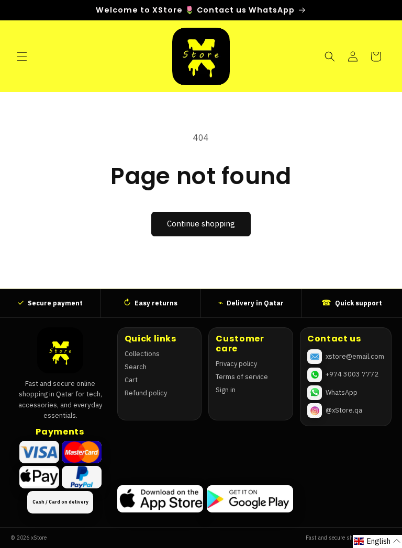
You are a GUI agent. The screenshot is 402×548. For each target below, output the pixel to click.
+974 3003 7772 (352, 374)
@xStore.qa (344, 410)
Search (136, 367)
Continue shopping (201, 224)
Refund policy (146, 393)
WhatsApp (342, 392)
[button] (22, 56)
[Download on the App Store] (160, 498)
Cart (131, 380)
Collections (142, 354)
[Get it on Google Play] (250, 498)
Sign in (226, 390)
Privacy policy (236, 364)
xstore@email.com (355, 356)
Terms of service (242, 377)
